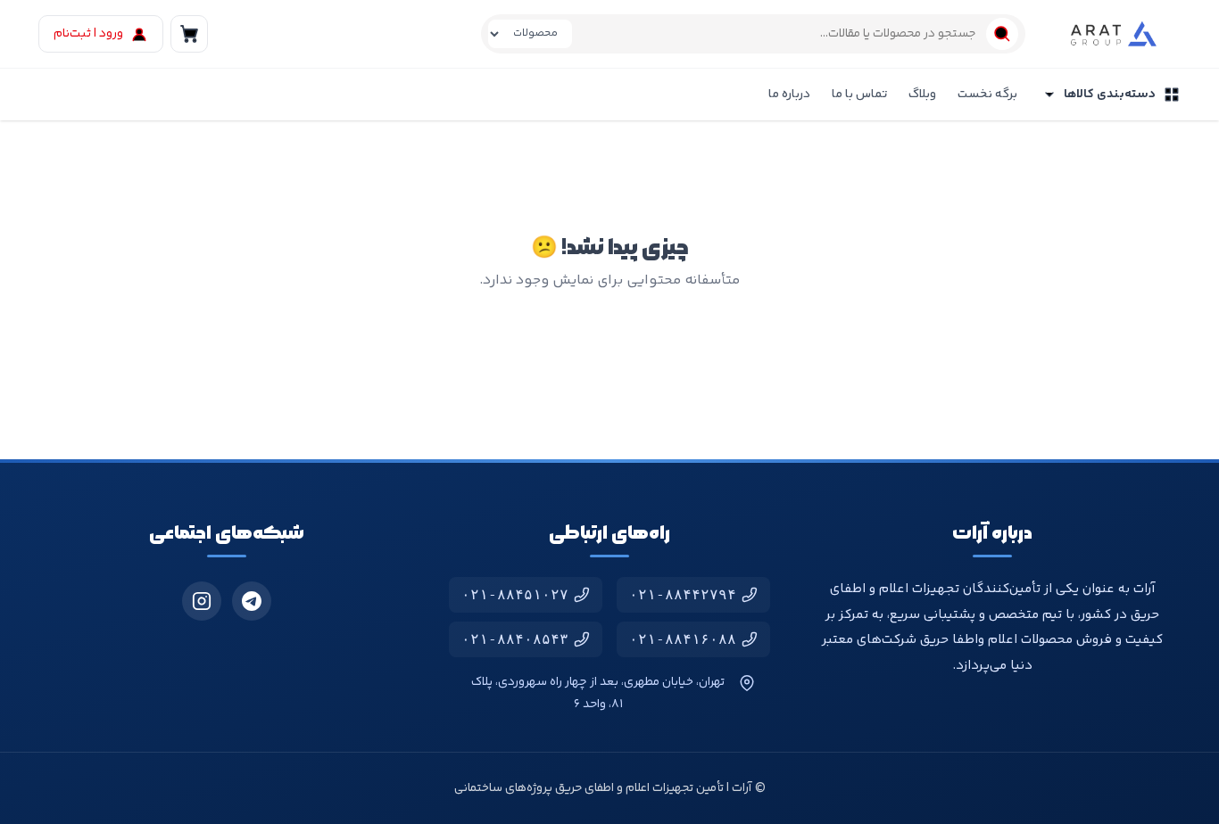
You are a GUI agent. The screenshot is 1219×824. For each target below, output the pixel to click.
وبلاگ (922, 94)
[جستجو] (1002, 34)
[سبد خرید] (189, 34)
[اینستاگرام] (201, 601)
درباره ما (789, 94)
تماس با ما (859, 94)
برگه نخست (987, 94)
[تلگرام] (251, 601)
